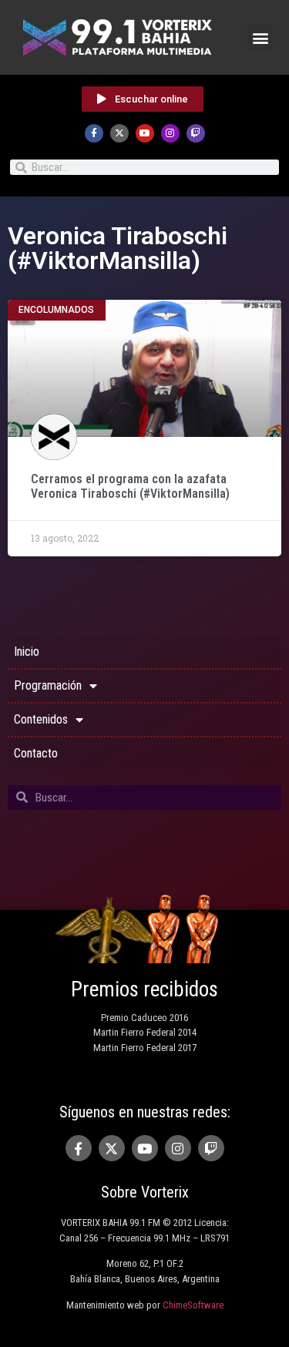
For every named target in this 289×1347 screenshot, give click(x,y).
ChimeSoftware (193, 1305)
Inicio (26, 651)
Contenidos (41, 719)
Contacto (36, 753)
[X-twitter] (119, 133)
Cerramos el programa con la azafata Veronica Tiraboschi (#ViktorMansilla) (130, 486)
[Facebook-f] (94, 133)
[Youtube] (145, 133)
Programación (48, 685)
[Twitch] (196, 133)
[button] (260, 37)
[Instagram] (170, 133)
